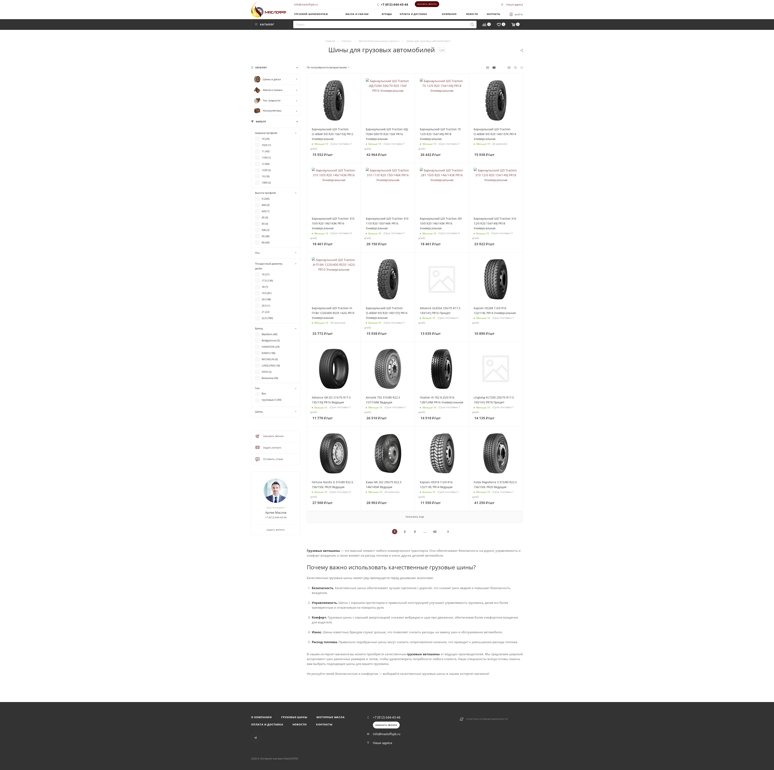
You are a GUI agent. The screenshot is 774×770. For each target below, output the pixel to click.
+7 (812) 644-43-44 (394, 4)
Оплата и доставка (267, 724)
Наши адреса (514, 4)
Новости (299, 724)
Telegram (255, 737)
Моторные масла (330, 717)
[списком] (515, 67)
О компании (261, 717)
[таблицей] (521, 67)
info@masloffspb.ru (306, 4)
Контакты (324, 724)
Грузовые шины (294, 717)
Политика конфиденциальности (487, 719)
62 (435, 531)
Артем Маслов (275, 512)
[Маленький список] (487, 67)
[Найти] (472, 24)
